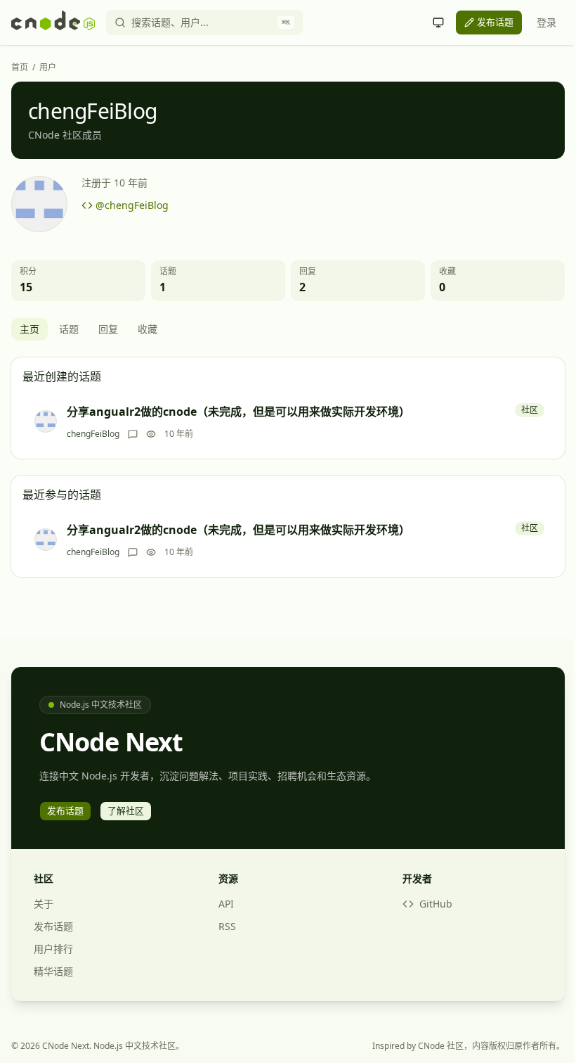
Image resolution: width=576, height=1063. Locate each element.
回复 (108, 329)
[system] (438, 22)
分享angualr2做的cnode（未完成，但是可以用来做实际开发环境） (238, 411)
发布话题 (53, 926)
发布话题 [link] (495, 21)
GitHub (435, 903)
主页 (29, 329)
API (226, 903)
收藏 (147, 329)
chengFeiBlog (93, 434)
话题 (69, 329)
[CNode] (53, 22)
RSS (227, 926)
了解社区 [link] (125, 810)
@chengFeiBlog (132, 205)
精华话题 (53, 971)
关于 (43, 903)
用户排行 (53, 948)
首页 (19, 67)
